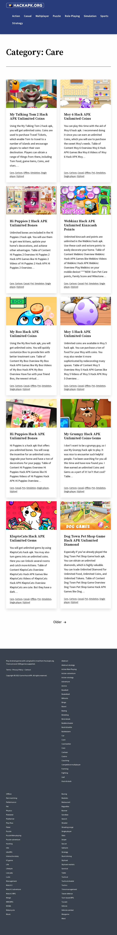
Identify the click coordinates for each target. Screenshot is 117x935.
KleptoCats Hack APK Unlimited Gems (27, 538)
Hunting (9, 844)
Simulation (90, 16)
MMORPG (9, 902)
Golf (63, 777)
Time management (69, 889)
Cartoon (18, 172)
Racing (64, 794)
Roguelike (65, 806)
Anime (64, 686)
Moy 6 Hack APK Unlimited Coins (77, 116)
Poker (8, 827)
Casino (64, 756)
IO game (9, 860)
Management (11, 881)
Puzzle (57, 16)
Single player (70, 176)
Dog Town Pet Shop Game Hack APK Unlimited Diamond (84, 540)
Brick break (66, 719)
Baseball (65, 690)
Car (63, 735)
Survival (65, 868)
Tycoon (64, 902)
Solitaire (65, 848)
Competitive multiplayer (71, 764)
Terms (8, 670)
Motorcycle (10, 910)
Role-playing (72, 16)
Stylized (20, 176)
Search (64, 819)
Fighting (65, 773)
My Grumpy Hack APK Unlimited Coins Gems (82, 436)
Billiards (65, 698)
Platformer (10, 819)
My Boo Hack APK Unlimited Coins (24, 334)
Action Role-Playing (69, 669)
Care (12, 172)
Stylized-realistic (68, 864)
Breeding (65, 715)
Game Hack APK (26, 675)
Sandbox (65, 815)
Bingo (64, 702)
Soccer (64, 844)
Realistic (65, 798)
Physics (9, 810)
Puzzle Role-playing (13, 835)
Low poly (9, 873)
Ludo (8, 877)
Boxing (64, 711)
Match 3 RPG (11, 893)
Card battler (66, 744)
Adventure (66, 681)
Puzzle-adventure (13, 839)
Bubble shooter (67, 723)
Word (64, 918)
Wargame (65, 914)
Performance (11, 802)
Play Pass (9, 823)
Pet (93, 172)
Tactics (64, 885)
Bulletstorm (66, 731)
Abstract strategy (68, 665)
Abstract (65, 661)
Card (63, 740)
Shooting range (67, 827)
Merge (8, 898)
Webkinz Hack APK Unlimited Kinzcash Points (80, 225)
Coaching (65, 760)
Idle (7, 848)
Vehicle (64, 906)
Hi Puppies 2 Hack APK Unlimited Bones (28, 223)
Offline (26, 172)
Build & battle (67, 727)
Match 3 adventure (13, 889)
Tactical (65, 877)
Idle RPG (9, 852)
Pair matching (11, 798)
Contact (28, 670)
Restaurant (66, 802)
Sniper (64, 839)
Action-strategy (68, 677)
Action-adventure (68, 673)
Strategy (17, 23)
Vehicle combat (68, 910)
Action (16, 16)
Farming (65, 769)
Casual (28, 16)
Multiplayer (42, 16)
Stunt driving (67, 856)
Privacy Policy (17, 670)
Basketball (66, 694)
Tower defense (67, 893)
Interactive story (12, 856)
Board (64, 706)
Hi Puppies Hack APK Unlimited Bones (27, 436)
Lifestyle (9, 868)
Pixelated (9, 815)
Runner (64, 810)
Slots (63, 835)
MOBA (8, 906)
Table (64, 873)
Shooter (64, 823)
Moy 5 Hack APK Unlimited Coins (77, 334)
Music (8, 914)
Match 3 (9, 885)
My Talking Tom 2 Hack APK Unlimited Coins (29, 116)
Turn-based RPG (68, 898)
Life (7, 864)
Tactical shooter (68, 881)
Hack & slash (66, 781)
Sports (104, 16)
